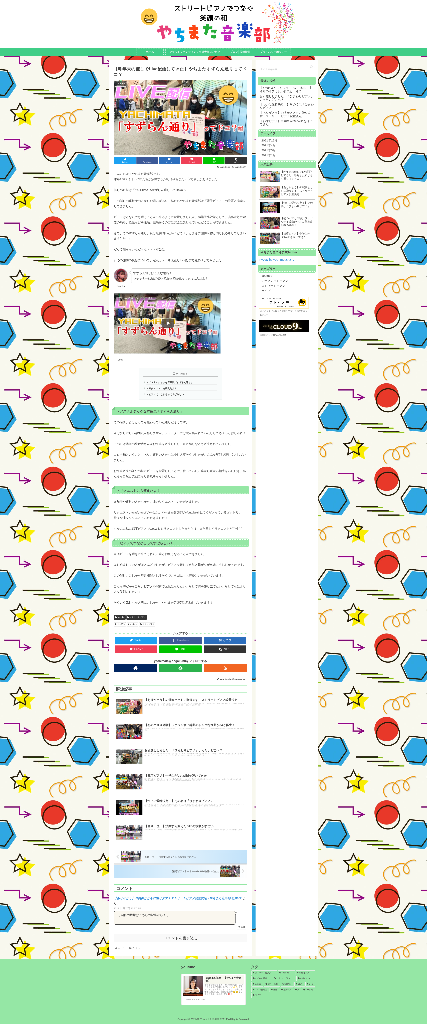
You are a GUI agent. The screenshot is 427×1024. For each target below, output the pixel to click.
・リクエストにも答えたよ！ (161, 388)
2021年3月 (268, 150)
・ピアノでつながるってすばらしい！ (166, 394)
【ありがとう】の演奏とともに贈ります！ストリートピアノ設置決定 (285, 114)
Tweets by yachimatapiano (276, 259)
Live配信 (120, 624)
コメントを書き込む (180, 938)
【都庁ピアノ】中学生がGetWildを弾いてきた (286, 122)
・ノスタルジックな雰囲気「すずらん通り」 (169, 382)
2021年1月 (268, 155)
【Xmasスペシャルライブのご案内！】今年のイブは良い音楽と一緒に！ (286, 89)
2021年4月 (268, 145)
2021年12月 (269, 140)
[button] (311, 67)
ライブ (265, 290)
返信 (242, 927)
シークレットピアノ (274, 280)
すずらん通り (148, 624)
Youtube (121, 617)
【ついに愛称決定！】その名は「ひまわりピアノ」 (287, 106)
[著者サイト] (135, 668)
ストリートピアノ (137, 617)
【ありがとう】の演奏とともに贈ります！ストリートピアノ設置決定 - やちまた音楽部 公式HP (178, 898)
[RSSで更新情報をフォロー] (225, 668)
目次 (176, 373)
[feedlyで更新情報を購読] (180, 668)
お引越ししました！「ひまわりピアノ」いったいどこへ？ (287, 98)
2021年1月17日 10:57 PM (127, 908)
